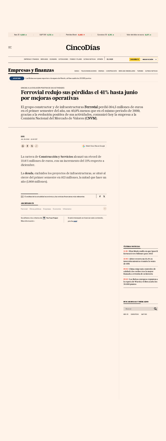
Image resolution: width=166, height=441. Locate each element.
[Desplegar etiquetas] (105, 208)
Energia (101, 71)
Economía (53, 59)
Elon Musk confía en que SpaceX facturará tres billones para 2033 (140, 252)
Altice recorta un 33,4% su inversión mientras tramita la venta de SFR (139, 261)
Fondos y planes (76, 59)
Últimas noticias (90, 59)
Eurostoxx (135, 314)
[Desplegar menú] (10, 47)
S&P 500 (43, 35)
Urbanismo (67, 209)
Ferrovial (24, 209)
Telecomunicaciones (88, 71)
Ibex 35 (16, 35)
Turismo (140, 71)
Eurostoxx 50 (102, 35)
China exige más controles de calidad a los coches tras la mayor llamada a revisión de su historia (139, 271)
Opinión (100, 59)
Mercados (44, 59)
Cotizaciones (63, 59)
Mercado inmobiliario (127, 71)
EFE (23, 136)
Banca (77, 71)
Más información (27, 221)
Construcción (111, 71)
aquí (75, 221)
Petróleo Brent (71, 35)
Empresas (47, 209)
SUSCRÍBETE (134, 59)
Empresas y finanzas (31, 59)
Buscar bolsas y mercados (135, 302)
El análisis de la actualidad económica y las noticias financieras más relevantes (54, 197)
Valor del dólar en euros (135, 35)
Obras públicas (35, 209)
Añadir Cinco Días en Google (95, 146)
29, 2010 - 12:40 (29, 139)
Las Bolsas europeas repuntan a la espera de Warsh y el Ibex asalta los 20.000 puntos (58, 78)
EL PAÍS (109, 58)
